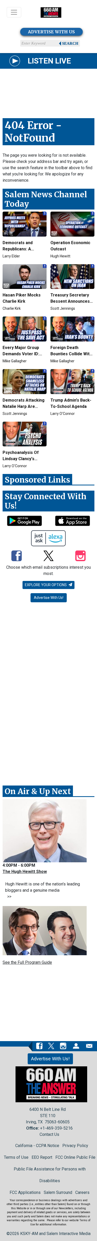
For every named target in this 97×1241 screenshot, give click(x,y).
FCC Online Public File (75, 1157)
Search (70, 43)
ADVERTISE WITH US (51, 31)
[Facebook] (16, 556)
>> (8, 896)
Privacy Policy (75, 1145)
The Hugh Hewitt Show (25, 871)
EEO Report (42, 1157)
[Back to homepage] (51, 12)
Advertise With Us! (48, 598)
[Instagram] (80, 556)
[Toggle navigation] (14, 12)
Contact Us (49, 1134)
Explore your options (46, 585)
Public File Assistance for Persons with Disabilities (50, 1175)
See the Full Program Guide (27, 962)
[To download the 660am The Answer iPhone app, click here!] (72, 521)
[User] (76, 1045)
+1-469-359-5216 (56, 1128)
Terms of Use (16, 1157)
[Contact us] (89, 1045)
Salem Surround (58, 1192)
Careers (82, 1192)
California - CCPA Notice (37, 1145)
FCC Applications (25, 1192)
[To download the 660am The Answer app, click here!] (24, 521)
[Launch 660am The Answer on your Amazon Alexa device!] (48, 538)
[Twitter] (48, 556)
